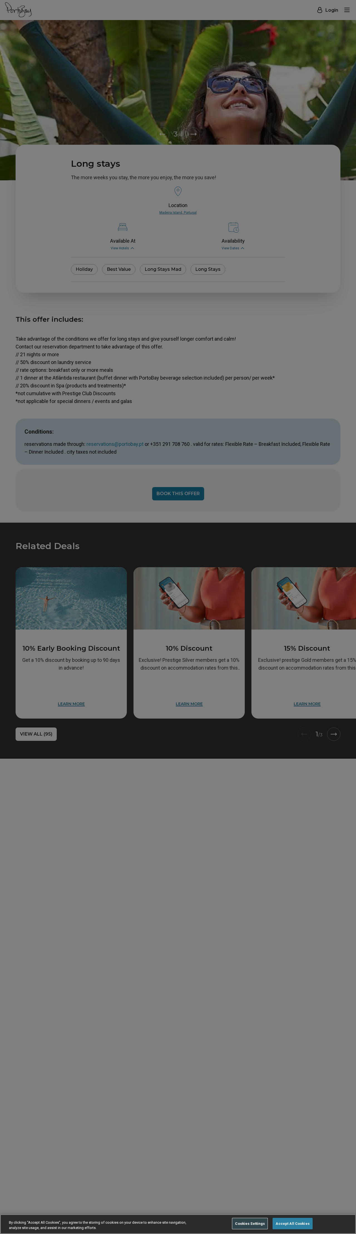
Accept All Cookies (292, 1223)
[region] (178, 1224)
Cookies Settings (250, 1223)
